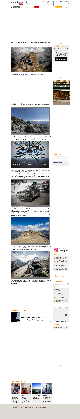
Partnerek (26, 407)
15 (65, 313)
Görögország (40, 3)
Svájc (48, 4)
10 (54, 313)
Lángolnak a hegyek (58, 262)
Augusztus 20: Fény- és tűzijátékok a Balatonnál (36, 398)
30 (67, 317)
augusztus (58, 307)
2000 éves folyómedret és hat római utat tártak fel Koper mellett (47, 398)
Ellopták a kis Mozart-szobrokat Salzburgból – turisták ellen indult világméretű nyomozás (25, 400)
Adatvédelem (42, 407)
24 (54, 317)
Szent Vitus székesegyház (59, 297)
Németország (60, 3)
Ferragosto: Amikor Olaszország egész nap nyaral (64, 258)
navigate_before (54, 307)
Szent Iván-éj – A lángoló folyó (60, 266)
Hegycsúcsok (52, 7)
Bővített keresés (56, 284)
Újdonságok (31, 7)
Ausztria (43, 1)
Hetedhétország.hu (45, 45)
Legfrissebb (22, 7)
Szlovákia (51, 4)
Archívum (42, 7)
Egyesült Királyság (59, 1)
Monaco (55, 3)
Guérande (57, 289)
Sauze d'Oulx (57, 290)
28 (63, 317)
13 (60, 313)
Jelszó (54, 158)
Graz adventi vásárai (59, 264)
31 (54, 319)
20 (60, 315)
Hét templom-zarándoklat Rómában (61, 300)
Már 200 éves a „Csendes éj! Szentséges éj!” (63, 265)
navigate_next (68, 283)
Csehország (52, 1)
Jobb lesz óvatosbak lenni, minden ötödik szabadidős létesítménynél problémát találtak (15, 400)
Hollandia (45, 3)
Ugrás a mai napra (61, 321)
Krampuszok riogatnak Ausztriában (61, 268)
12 (58, 313)
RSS (37, 407)
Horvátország (50, 3)
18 (56, 315)
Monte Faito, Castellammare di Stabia (62, 294)
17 (54, 315)
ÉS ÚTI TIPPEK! (57, 278)
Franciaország (66, 1)
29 (65, 317)
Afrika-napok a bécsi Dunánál (61, 327)
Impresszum (14, 407)
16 (67, 313)
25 (56, 317)
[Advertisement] (31, 88)
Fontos (26, 7)
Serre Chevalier (58, 293)
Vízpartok (46, 7)
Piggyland (67, 4)
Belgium (47, 1)
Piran (56, 296)
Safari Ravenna (58, 292)
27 (60, 317)
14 (63, 313)
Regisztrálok (55, 165)
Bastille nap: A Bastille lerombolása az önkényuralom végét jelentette (67, 261)
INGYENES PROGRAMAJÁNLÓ (59, 276)
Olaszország (66, 3)
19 (58, 315)
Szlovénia (56, 4)
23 (67, 315)
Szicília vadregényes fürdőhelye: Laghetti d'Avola (63, 298)
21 (63, 315)
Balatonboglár (57, 301)
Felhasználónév (56, 156)
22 (65, 315)
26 (58, 317)
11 (56, 313)
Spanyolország (43, 4)
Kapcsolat (20, 407)
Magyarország (61, 4)
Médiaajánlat (32, 407)
